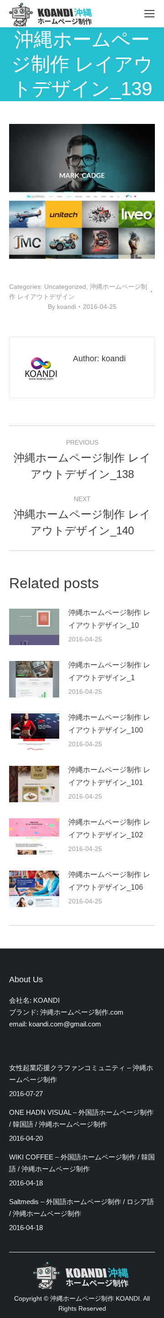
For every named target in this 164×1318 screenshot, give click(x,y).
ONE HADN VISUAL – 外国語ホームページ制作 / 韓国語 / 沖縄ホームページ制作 (81, 1118)
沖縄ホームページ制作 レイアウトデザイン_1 (109, 671)
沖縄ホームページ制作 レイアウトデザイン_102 (109, 828)
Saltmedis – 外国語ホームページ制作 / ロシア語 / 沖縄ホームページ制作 (81, 1207)
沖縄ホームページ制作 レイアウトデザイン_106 (109, 881)
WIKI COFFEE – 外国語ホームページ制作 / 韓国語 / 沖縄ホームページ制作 (82, 1163)
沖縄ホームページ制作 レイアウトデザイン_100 (109, 723)
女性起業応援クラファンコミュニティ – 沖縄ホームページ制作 (81, 1073)
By (62, 306)
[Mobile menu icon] (149, 13)
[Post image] (34, 627)
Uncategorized (65, 286)
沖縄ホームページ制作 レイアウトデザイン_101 (109, 776)
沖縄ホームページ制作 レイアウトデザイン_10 (109, 619)
